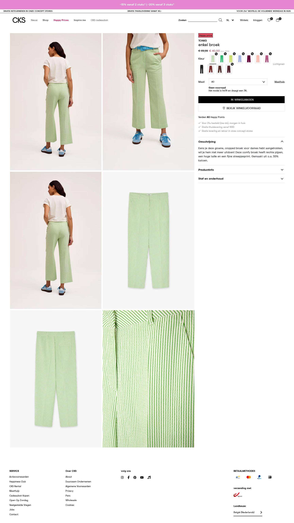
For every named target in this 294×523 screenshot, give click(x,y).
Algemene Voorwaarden (78, 486)
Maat (201, 81)
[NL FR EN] (231, 20)
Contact (13, 514)
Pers (68, 495)
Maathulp (14, 491)
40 (212, 81)
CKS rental (15, 486)
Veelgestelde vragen (20, 505)
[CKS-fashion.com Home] (19, 20)
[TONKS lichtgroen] (212, 59)
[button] (34, 20)
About (69, 476)
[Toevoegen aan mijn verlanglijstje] (279, 35)
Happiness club (17, 481)
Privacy (69, 491)
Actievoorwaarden (19, 476)
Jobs (11, 509)
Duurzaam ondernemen (78, 481)
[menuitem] (34, 20)
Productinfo (206, 170)
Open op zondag (18, 500)
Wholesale (71, 500)
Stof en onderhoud (210, 178)
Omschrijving (207, 142)
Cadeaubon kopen (19, 495)
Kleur (201, 58)
